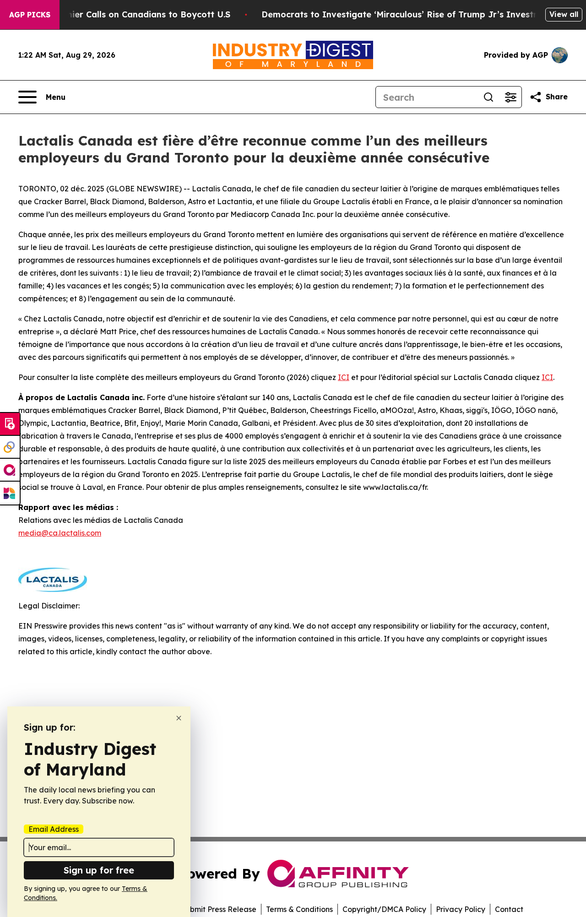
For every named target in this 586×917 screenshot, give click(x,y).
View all (563, 14)
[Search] (488, 97)
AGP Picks (29, 14)
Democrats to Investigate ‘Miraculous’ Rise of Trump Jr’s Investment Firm (418, 14)
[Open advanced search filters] (510, 97)
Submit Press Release (218, 909)
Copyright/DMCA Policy (384, 909)
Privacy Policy (460, 909)
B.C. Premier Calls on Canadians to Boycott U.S (131, 14)
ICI (343, 377)
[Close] (178, 718)
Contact (509, 909)
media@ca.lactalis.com (59, 532)
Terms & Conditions (299, 909)
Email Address (53, 829)
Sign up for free (99, 870)
